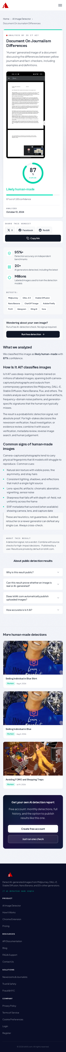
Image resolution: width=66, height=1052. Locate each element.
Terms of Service (10, 1012)
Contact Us (8, 961)
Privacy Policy (9, 1005)
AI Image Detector (21, 18)
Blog (4, 948)
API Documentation (12, 941)
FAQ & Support (9, 954)
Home (6, 18)
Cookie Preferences (12, 1019)
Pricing (5, 926)
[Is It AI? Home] (5, 5)
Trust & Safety (9, 983)
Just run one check (33, 839)
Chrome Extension (11, 919)
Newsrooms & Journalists (14, 976)
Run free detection (31, 334)
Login (5, 1026)
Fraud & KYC (8, 990)
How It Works (9, 912)
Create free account (33, 828)
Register (6, 1033)
